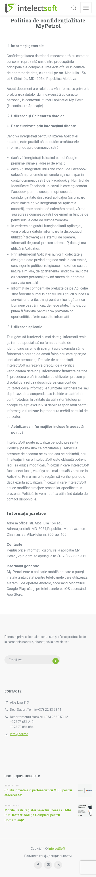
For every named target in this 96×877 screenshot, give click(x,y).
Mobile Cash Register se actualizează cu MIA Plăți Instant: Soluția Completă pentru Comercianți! (37, 815)
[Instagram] (48, 865)
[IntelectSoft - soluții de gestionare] (30, 8)
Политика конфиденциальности (48, 856)
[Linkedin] (58, 865)
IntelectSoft (56, 848)
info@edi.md (19, 734)
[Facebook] (38, 865)
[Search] (74, 7)
